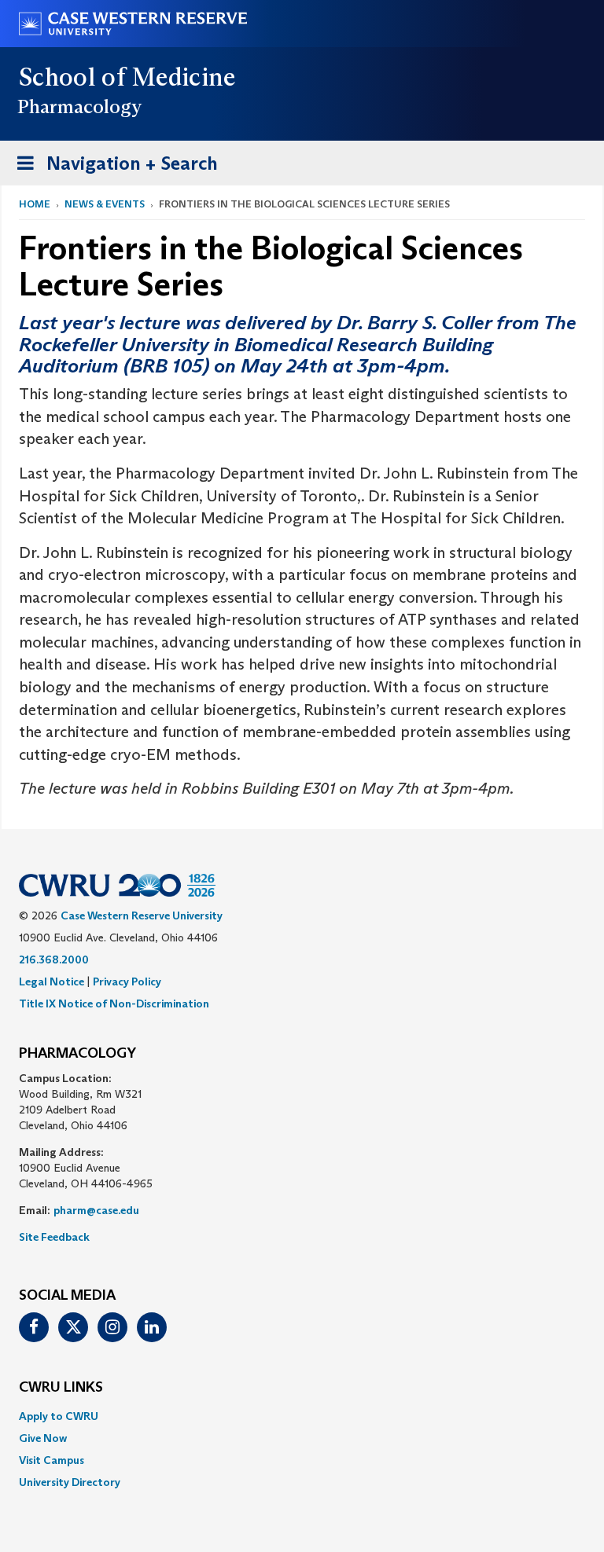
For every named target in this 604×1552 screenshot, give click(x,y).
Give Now (43, 1438)
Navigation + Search (112, 168)
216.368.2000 (54, 959)
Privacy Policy (127, 981)
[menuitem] (302, 1416)
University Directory (69, 1482)
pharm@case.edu (96, 1210)
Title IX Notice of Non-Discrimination (114, 1003)
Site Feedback (54, 1237)
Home (34, 204)
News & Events (104, 204)
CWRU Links (61, 1388)
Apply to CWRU (58, 1416)
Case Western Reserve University (142, 915)
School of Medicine (128, 77)
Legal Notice (51, 981)
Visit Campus (51, 1460)
